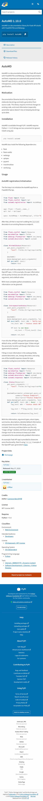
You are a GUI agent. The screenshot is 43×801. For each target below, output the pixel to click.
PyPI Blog (21, 647)
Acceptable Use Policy (21, 706)
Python (7, 556)
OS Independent (11, 549)
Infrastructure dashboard (20, 650)
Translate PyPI (20, 676)
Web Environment (11, 529)
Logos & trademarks (21, 655)
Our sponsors (21, 658)
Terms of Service (20, 694)
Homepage (9, 455)
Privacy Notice (20, 703)
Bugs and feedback (21, 670)
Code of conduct (20, 700)
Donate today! (21, 607)
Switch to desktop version (21, 712)
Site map (33, 796)
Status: (22, 602)
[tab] (21, 45)
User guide (20, 629)
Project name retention (20, 632)
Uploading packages (20, 626)
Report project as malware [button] (22, 575)
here (26, 444)
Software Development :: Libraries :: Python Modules (21, 566)
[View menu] (32, 4)
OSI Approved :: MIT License (15, 543)
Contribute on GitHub (21, 673)
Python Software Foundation (20, 595)
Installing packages (20, 623)
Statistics (21, 653)
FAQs (21, 635)
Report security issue (21, 697)
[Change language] (38, 4)
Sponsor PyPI (21, 679)
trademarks (12, 794)
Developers (9, 536)
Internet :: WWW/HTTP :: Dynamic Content (20, 563)
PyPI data (6, 465)
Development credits (21, 682)
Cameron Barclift (13, 499)
